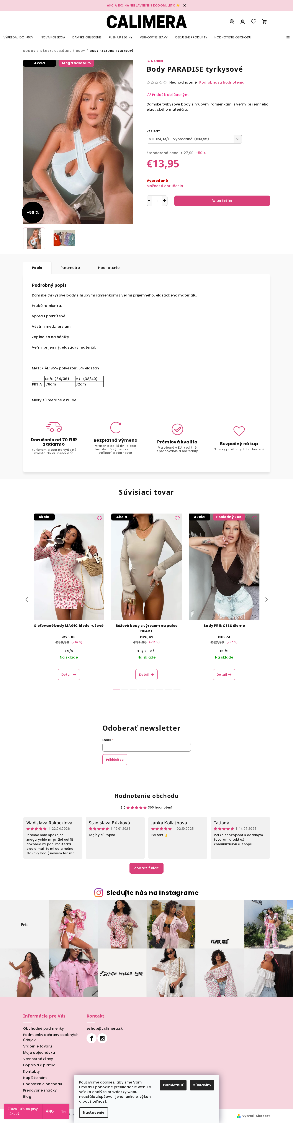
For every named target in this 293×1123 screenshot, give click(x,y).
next (266, 599)
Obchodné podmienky (43, 1028)
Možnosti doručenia (165, 185)
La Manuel (155, 61)
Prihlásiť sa (115, 759)
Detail (66, 674)
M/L (152, 651)
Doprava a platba (39, 1065)
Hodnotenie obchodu (146, 796)
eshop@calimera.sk (105, 1028)
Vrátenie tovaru (37, 1046)
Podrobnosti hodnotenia (221, 82)
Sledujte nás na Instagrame (152, 892)
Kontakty (31, 1071)
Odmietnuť (173, 1085)
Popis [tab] (37, 267)
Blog (27, 1096)
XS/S (68, 651)
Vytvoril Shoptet (256, 1116)
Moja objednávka (39, 1052)
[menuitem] (18, 37)
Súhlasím (202, 1085)
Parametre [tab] (70, 267)
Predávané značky (40, 1090)
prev (26, 599)
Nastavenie (93, 1112)
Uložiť (154, 216)
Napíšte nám (35, 1077)
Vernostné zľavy (38, 1058)
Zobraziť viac (146, 868)
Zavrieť (191, 216)
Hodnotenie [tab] (108, 267)
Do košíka (224, 201)
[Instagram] (102, 1038)
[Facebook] (92, 1038)
